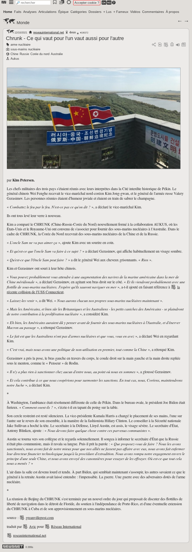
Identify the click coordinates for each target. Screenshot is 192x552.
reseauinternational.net (48, 32)
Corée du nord (39, 54)
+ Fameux (120, 12)
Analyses (30, 12)
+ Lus (107, 12)
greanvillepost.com (40, 517)
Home (7, 12)
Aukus (15, 58)
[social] (153, 45)
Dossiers (95, 12)
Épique (63, 12)
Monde (23, 22)
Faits (17, 12)
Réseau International (66, 526)
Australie (57, 54)
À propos (172, 12)
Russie (24, 54)
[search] (33, 2)
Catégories (78, 12)
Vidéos (135, 12)
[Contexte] (166, 45)
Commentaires (153, 12)
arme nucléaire (20, 44)
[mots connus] (172, 45)
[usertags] (159, 45)
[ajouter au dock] (177, 45)
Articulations (47, 12)
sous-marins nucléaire (25, 49)
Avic (32, 526)
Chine (14, 54)
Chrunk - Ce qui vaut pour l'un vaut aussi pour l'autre (65, 38)
